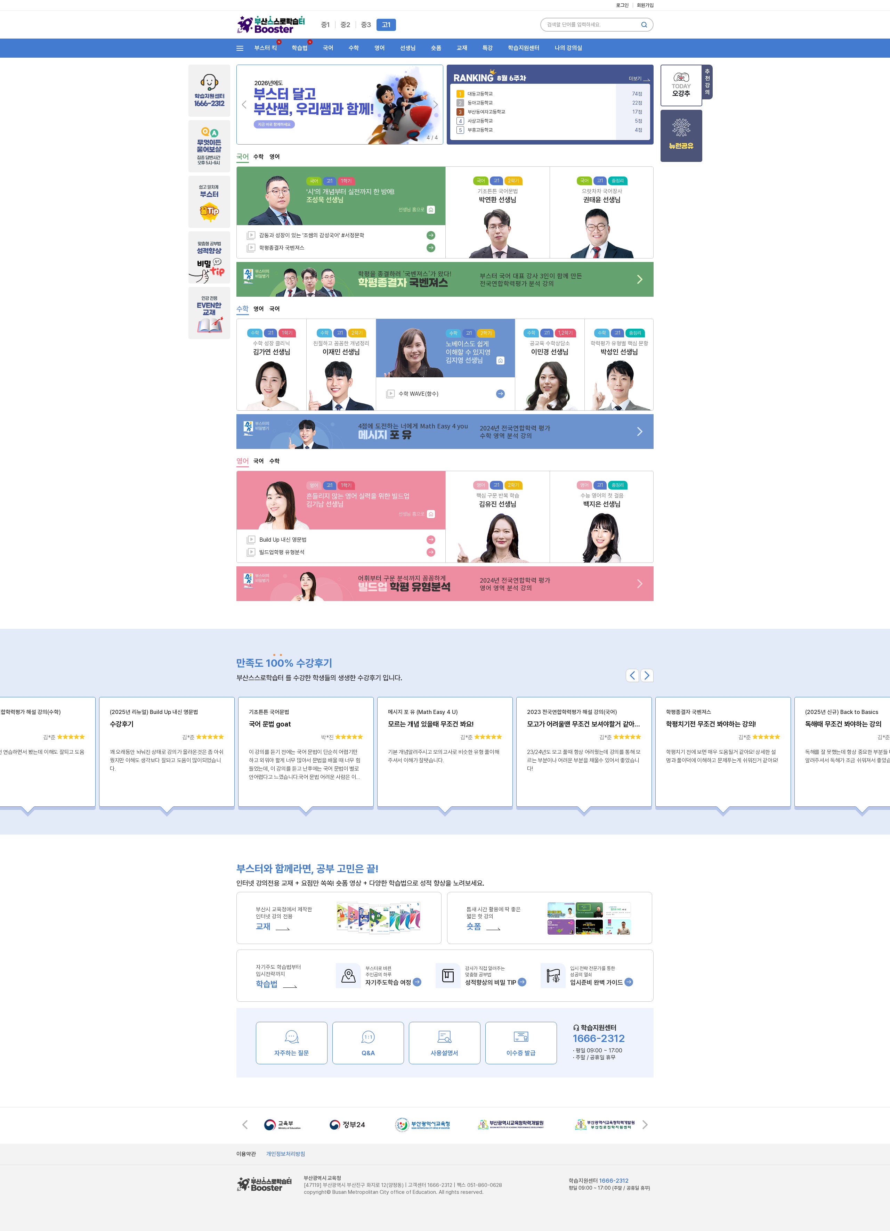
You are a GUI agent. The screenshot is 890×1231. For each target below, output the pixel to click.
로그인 (622, 5)
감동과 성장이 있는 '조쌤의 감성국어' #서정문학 (311, 235)
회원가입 (645, 5)
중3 (366, 24)
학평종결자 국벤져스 (282, 248)
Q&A (368, 1053)
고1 (386, 24)
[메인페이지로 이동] (270, 24)
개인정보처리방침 (285, 1154)
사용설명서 (445, 1053)
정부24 (348, 1124)
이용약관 (246, 1154)
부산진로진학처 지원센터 (605, 1124)
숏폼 (436, 47)
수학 (354, 47)
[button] (435, 104)
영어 (379, 47)
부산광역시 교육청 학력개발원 (511, 1124)
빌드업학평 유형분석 (282, 552)
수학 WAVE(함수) (419, 394)
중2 (345, 24)
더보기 (635, 78)
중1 (325, 24)
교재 (462, 47)
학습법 (298, 48)
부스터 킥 (263, 48)
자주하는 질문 (291, 1053)
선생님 (408, 47)
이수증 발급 (521, 1053)
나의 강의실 (568, 47)
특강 (488, 47)
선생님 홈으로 (411, 209)
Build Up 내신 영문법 (283, 539)
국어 (328, 47)
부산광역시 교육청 (422, 1124)
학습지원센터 (524, 47)
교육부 (282, 1124)
